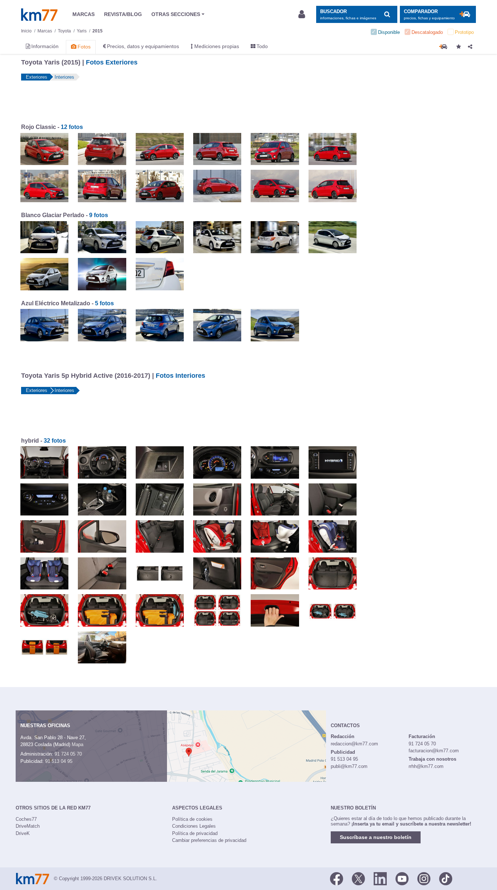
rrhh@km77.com (426, 766)
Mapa (77, 744)
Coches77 (26, 819)
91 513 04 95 (58, 761)
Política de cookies (192, 819)
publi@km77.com (349, 766)
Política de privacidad (195, 833)
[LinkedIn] (380, 878)
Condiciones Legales (194, 826)
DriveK (23, 833)
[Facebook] (336, 878)
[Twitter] (358, 878)
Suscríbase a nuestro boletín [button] (375, 837)
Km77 (39, 14)
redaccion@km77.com (354, 743)
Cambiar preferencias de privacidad (209, 840)
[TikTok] (445, 878)
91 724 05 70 (68, 754)
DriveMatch (28, 826)
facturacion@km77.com (434, 750)
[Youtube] (402, 878)
